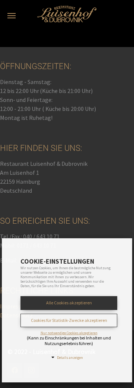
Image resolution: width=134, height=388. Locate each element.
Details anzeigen (70, 357)
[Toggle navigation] (11, 15)
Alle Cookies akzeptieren (69, 302)
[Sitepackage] (67, 9)
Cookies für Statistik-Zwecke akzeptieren (69, 320)
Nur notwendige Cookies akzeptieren (69, 333)
